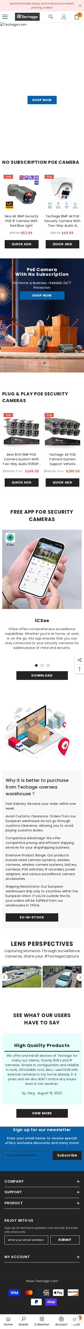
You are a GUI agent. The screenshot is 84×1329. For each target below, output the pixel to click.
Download (42, 675)
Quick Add (21, 244)
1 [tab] (39, 363)
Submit (65, 1240)
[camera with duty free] (42, 730)
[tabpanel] (42, 315)
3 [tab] (48, 665)
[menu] (5, 16)
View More (42, 1113)
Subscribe (67, 1155)
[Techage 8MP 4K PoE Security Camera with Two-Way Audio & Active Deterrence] (62, 193)
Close (80, 5)
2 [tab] (44, 363)
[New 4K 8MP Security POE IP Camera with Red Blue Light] (21, 193)
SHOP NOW (42, 298)
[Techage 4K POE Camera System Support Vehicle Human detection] (62, 431)
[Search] (51, 16)
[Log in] (63, 16)
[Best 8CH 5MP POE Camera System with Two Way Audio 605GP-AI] (21, 431)
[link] (42, 569)
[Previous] (4, 977)
